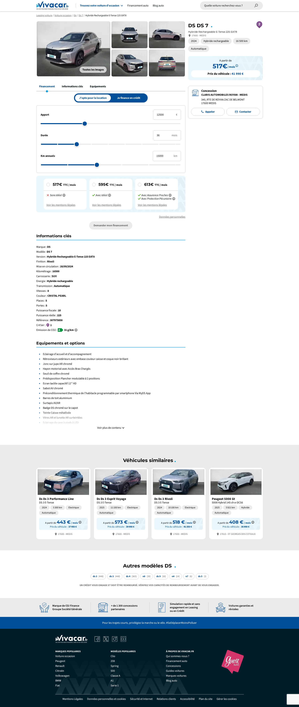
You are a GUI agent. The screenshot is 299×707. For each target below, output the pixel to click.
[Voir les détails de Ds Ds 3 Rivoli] (179, 503)
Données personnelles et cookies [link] (106, 699)
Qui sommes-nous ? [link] (177, 656)
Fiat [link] (57, 685)
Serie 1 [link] (115, 685)
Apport (45, 114)
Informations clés (72, 86)
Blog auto (158, 6)
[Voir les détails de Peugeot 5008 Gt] (236, 503)
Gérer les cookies (227, 699)
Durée (44, 135)
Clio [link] (113, 656)
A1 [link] (112, 681)
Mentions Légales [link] (72, 699)
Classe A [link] (115, 676)
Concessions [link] (173, 666)
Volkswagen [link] (62, 676)
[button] (93, 70)
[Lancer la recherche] (256, 5)
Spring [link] (115, 666)
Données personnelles (172, 217)
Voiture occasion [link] (65, 656)
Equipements (98, 86)
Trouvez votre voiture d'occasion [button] (99, 6)
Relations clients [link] (166, 699)
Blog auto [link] (171, 681)
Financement (47, 86)
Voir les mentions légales (60, 205)
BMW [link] (58, 681)
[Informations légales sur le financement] (236, 66)
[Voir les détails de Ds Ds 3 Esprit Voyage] (121, 503)
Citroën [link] (59, 671)
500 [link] (113, 671)
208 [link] (113, 661)
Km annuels (48, 156)
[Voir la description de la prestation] (63, 195)
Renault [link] (59, 666)
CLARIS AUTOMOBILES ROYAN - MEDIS (224, 95)
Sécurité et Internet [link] (141, 699)
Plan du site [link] (205, 699)
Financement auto (138, 6)
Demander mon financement (111, 225)
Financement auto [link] (176, 661)
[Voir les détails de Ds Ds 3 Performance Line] (63, 503)
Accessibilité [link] (187, 699)
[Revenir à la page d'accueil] (52, 5)
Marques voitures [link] (176, 676)
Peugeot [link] (60, 661)
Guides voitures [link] (175, 671)
